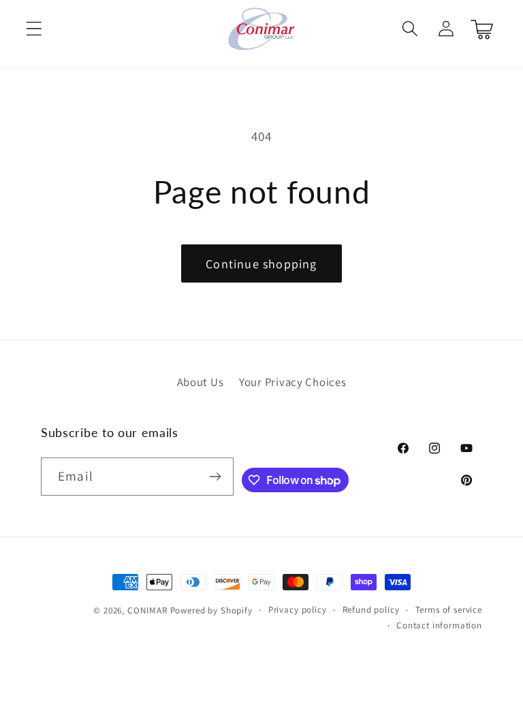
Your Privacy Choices (292, 381)
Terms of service (448, 609)
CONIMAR (147, 610)
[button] (34, 29)
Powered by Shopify (211, 610)
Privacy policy (297, 609)
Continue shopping (261, 264)
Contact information (439, 625)
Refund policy (371, 609)
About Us (200, 381)
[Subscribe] (215, 477)
